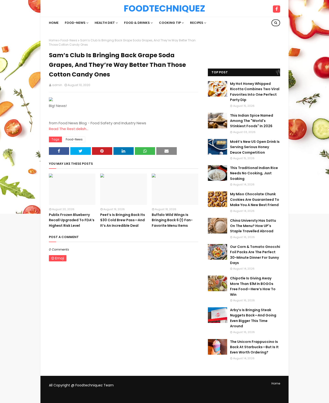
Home (53, 40)
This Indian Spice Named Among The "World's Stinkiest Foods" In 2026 (251, 121)
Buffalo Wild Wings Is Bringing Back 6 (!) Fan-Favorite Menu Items (172, 220)
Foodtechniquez (164, 8)
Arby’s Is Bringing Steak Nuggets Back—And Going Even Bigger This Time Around (253, 318)
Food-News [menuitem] (75, 22)
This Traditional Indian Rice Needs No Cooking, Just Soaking (254, 173)
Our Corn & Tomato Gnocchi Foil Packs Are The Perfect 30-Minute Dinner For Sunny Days (255, 254)
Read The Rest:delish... (68, 128)
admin (57, 85)
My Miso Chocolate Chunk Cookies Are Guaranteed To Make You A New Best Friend (254, 199)
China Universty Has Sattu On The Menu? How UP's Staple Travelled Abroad (253, 226)
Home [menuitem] (54, 22)
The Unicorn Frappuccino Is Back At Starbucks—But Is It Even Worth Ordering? (254, 347)
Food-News (68, 40)
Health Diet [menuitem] (105, 22)
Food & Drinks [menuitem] (137, 22)
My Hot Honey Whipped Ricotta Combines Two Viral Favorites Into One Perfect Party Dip (254, 91)
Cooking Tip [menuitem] (170, 22)
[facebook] (276, 9)
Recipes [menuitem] (196, 22)
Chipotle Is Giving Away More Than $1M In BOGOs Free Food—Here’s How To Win (253, 286)
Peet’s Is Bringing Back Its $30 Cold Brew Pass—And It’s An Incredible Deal (122, 220)
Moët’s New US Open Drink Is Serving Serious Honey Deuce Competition (255, 147)
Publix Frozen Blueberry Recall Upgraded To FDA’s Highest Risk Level (71, 220)
